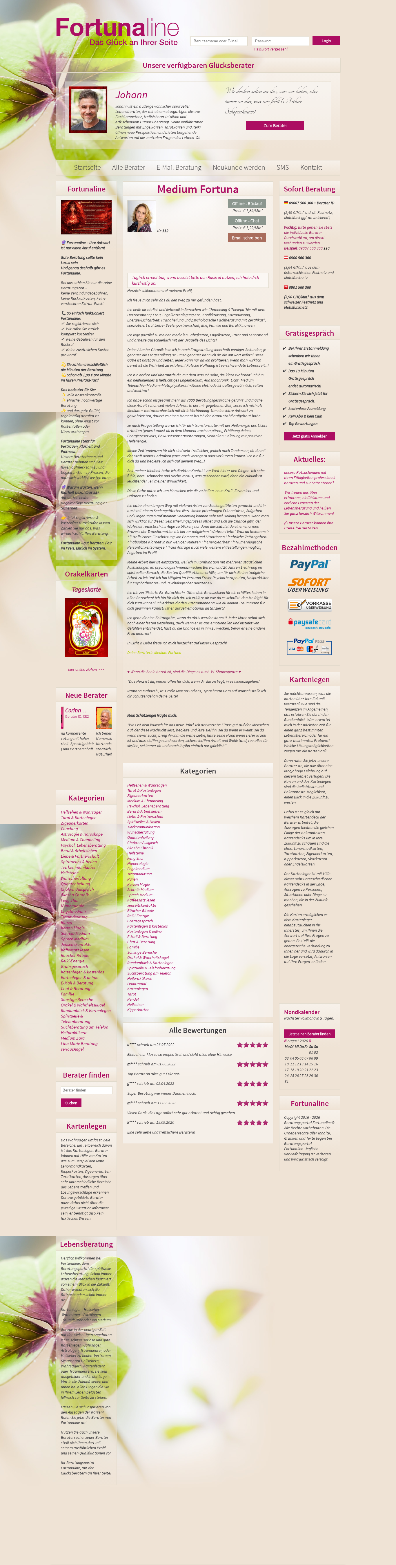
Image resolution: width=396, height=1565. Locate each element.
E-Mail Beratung (179, 167)
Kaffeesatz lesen (75, 950)
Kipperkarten (138, 1009)
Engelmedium (73, 911)
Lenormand (136, 983)
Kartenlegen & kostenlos (82, 972)
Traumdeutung (74, 916)
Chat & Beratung (75, 988)
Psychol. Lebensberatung (83, 845)
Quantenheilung (75, 883)
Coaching (69, 828)
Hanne (89, 710)
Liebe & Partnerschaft (80, 856)
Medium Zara (73, 1038)
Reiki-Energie (72, 961)
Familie (67, 994)
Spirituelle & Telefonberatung (75, 1018)
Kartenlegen (137, 988)
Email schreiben (247, 238)
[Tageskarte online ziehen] (86, 627)
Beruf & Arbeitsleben (79, 850)
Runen (66, 922)
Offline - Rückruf (247, 203)
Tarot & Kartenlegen (79, 817)
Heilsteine (70, 872)
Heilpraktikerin (74, 1032)
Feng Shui (70, 900)
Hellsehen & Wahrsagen (82, 812)
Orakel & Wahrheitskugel (83, 1005)
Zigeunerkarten (74, 823)
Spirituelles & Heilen (79, 861)
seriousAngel (72, 1049)
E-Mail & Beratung (77, 983)
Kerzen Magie (73, 927)
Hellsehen (135, 1004)
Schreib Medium (75, 933)
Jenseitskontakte (76, 944)
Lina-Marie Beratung (79, 1043)
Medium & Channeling (80, 839)
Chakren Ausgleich (77, 889)
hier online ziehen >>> (86, 669)
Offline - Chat (247, 220)
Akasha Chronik (75, 894)
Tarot (131, 994)
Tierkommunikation (79, 867)
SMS (283, 167)
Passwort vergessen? (271, 49)
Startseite (87, 167)
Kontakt (311, 167)
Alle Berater (128, 167)
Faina (134, 94)
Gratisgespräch (74, 966)
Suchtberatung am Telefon (84, 1027)
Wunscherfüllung (76, 878)
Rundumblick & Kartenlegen (86, 1010)
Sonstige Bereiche (77, 999)
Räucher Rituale (75, 955)
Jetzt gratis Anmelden (309, 436)
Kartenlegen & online (79, 977)
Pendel (133, 999)
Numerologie (72, 905)
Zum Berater (282, 135)
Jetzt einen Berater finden (309, 1033)
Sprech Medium (75, 938)
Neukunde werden (239, 167)
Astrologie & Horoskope (82, 834)
